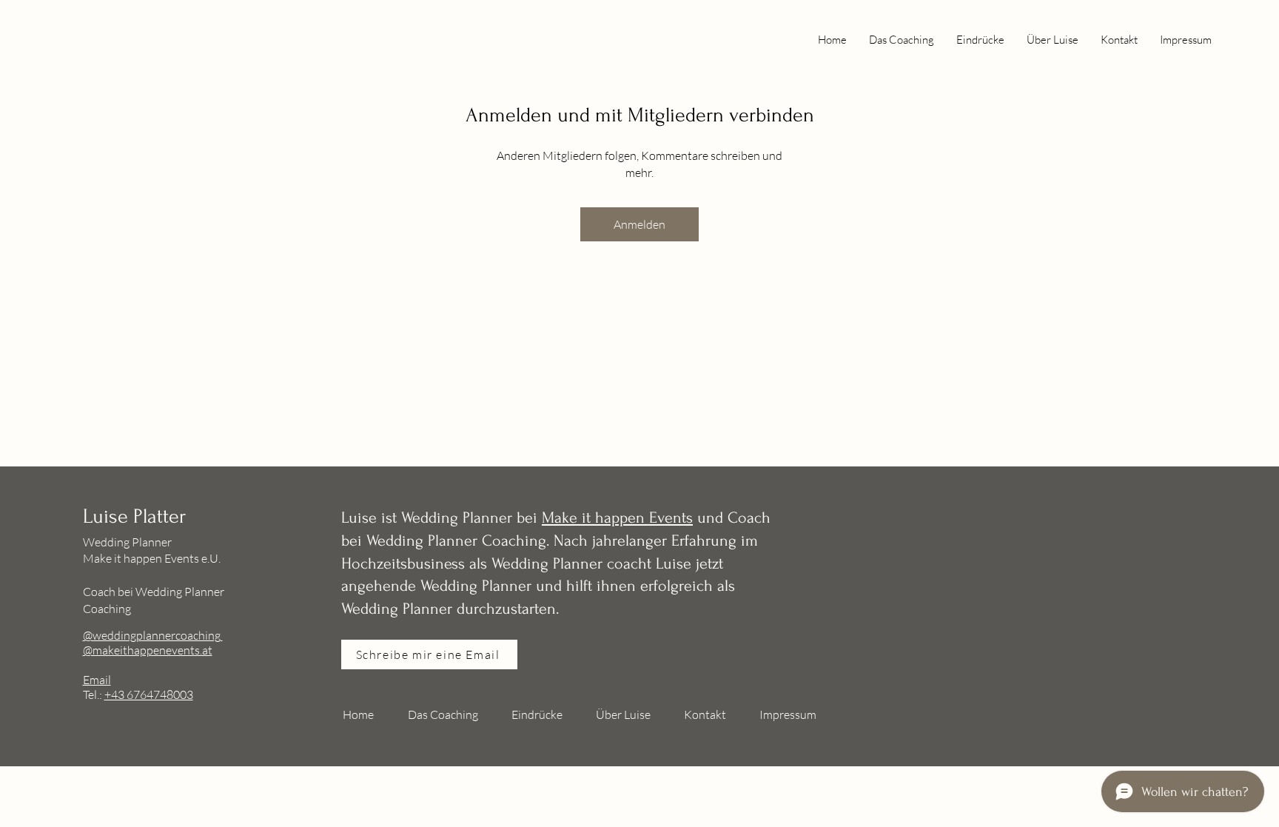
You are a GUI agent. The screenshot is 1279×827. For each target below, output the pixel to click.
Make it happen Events (617, 517)
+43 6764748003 (148, 694)
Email (97, 679)
